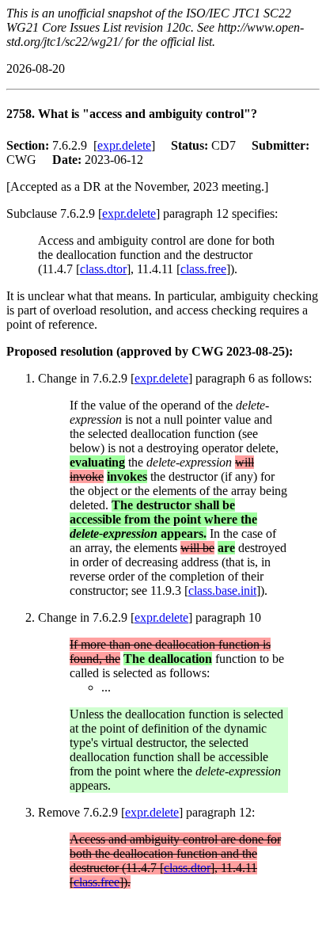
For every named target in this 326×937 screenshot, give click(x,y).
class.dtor (103, 269)
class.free (203, 269)
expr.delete (124, 145)
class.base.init (222, 590)
